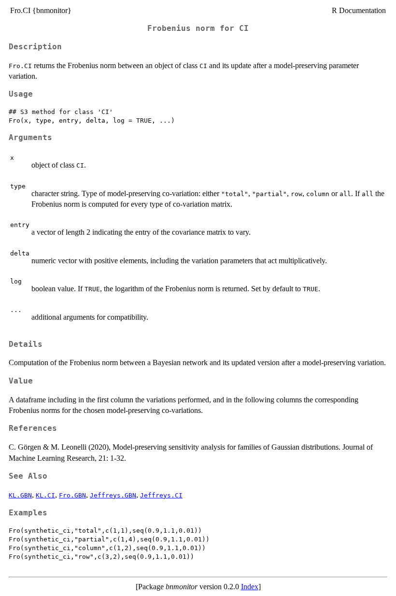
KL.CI (45, 495)
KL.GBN (20, 495)
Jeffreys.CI (161, 495)
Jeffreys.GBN (113, 495)
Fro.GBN (72, 495)
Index (249, 586)
